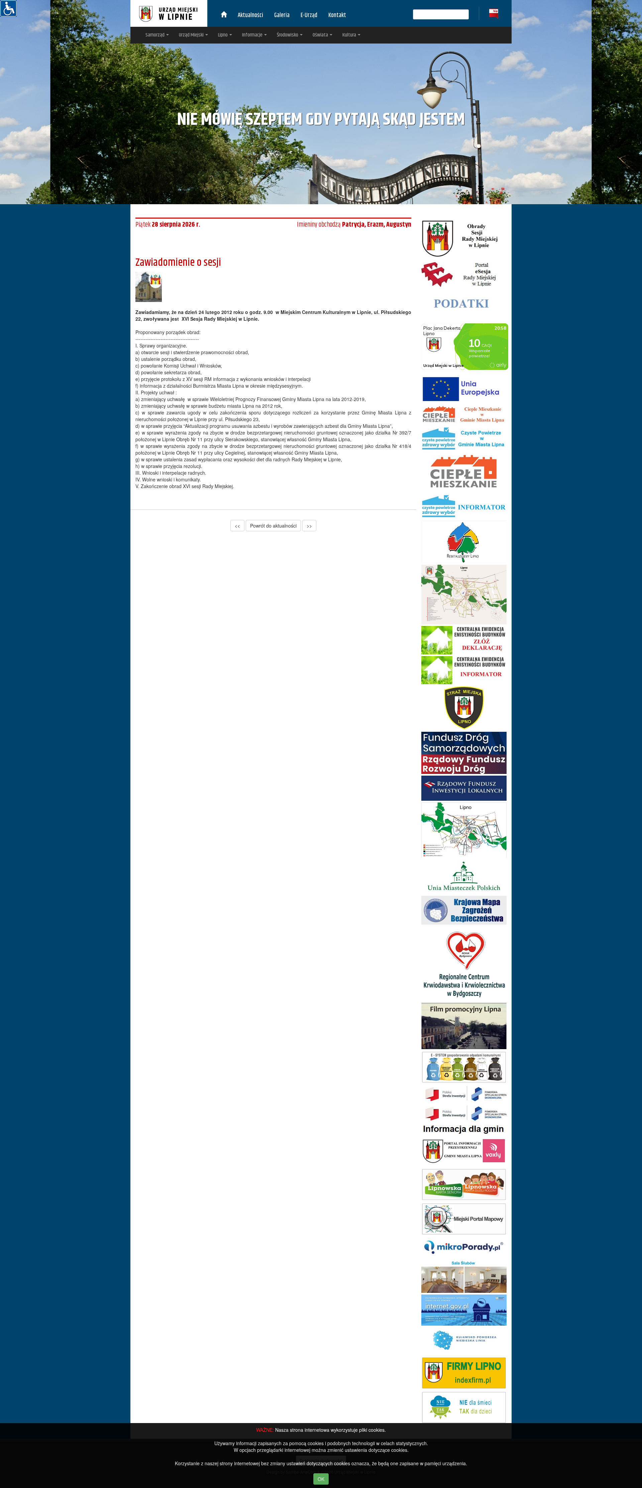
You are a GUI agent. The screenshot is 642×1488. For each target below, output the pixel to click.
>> (309, 525)
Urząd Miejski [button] (192, 35)
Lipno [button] (223, 35)
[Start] (224, 15)
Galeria (282, 15)
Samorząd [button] (155, 35)
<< (237, 525)
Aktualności (250, 15)
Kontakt (337, 15)
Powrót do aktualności (273, 525)
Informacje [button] (252, 35)
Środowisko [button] (288, 35)
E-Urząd (309, 15)
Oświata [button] (321, 35)
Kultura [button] (349, 35)
